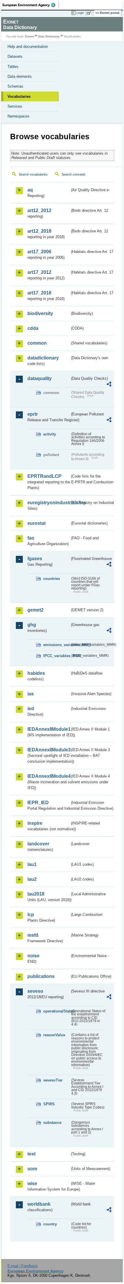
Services (14, 106)
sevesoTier (53, 1080)
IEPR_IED (38, 802)
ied (30, 708)
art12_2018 (39, 231)
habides (36, 673)
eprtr (32, 414)
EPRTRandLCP (44, 476)
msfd (32, 935)
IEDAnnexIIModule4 (48, 776)
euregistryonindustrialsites (48, 502)
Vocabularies (19, 96)
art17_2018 (39, 292)
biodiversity (40, 313)
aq (30, 189)
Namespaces (18, 116)
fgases (34, 558)
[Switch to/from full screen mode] (90, 13)
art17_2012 (39, 272)
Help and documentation (27, 46)
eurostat (36, 523)
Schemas (15, 86)
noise (33, 955)
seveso (35, 991)
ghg (31, 624)
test (31, 1153)
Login (80, 13)
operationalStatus (56, 1011)
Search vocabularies (33, 174)
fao (30, 538)
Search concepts (74, 174)
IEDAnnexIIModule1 (48, 729)
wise (32, 1183)
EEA (31, 5)
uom (32, 1168)
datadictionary (43, 357)
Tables (12, 66)
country (50, 1224)
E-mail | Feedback (22, 1266)
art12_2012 (39, 210)
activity (49, 434)
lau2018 (35, 893)
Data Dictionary (49, 36)
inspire (34, 823)
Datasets (14, 56)
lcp (30, 914)
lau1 (32, 864)
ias (30, 693)
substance (52, 1122)
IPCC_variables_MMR (56, 656)
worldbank (38, 1204)
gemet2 (35, 609)
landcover (38, 843)
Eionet (29, 36)
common (37, 343)
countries (51, 578)
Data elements (19, 76)
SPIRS (49, 1104)
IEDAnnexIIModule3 (48, 749)
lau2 (32, 879)
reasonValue (54, 1035)
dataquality (39, 378)
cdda (32, 328)
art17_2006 (39, 251)
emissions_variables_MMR (56, 645)
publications (41, 976)
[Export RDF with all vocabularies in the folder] (109, 384)
